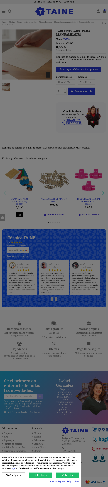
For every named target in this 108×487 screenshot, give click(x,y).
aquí (13, 468)
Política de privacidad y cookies (64, 481)
